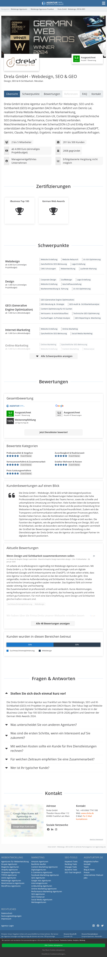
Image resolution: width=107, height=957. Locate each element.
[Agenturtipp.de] (53, 3)
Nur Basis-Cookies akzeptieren (53, 950)
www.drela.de (87, 813)
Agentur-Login (7, 925)
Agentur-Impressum (96, 839)
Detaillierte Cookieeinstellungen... (54, 954)
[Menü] (103, 3)
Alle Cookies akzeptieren (54, 945)
